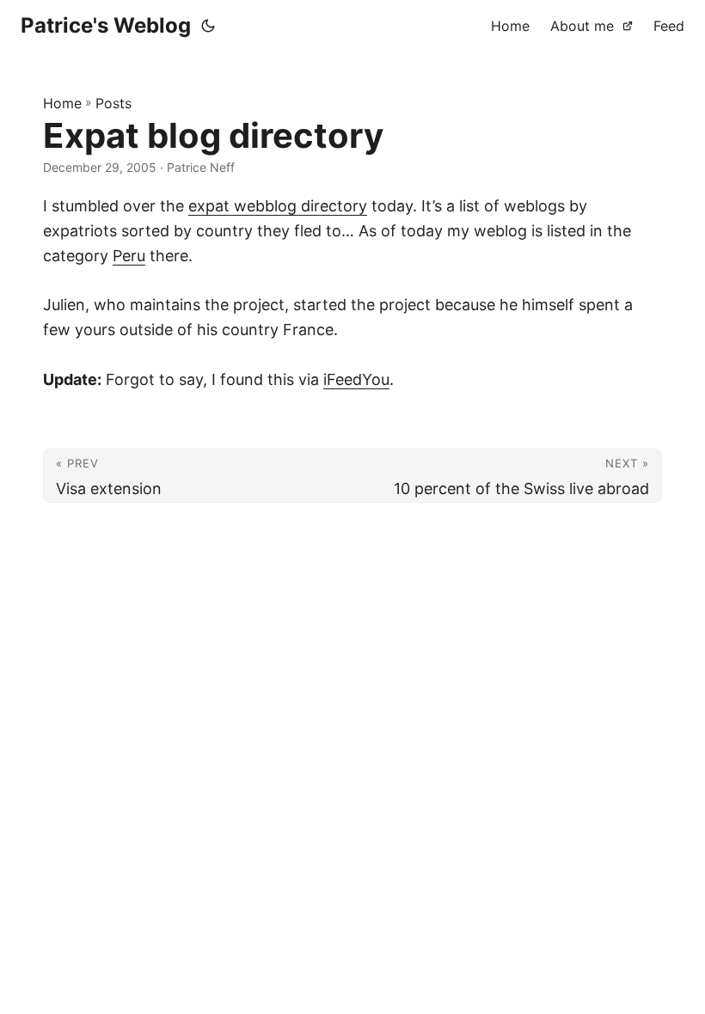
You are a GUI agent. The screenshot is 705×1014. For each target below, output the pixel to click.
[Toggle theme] (208, 26)
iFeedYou (356, 379)
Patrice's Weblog (106, 25)
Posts (113, 103)
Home (62, 103)
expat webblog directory (277, 206)
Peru (129, 256)
